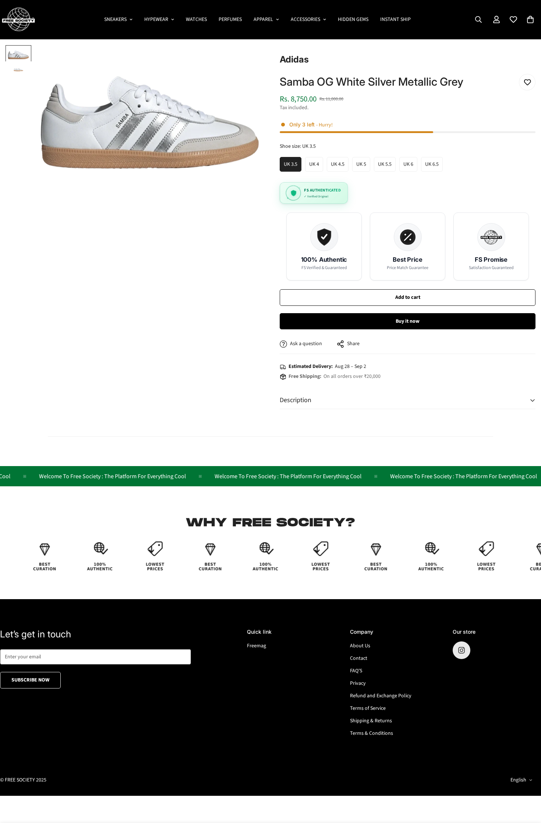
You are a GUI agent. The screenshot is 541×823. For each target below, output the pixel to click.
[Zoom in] (245, 61)
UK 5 (363, 166)
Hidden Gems (353, 19)
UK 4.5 (340, 166)
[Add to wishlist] (527, 82)
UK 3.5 (292, 166)
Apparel (263, 19)
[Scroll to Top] (526, 782)
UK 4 (316, 166)
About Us (360, 646)
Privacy (358, 683)
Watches (196, 19)
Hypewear (156, 19)
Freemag (256, 646)
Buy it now (408, 321)
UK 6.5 (434, 166)
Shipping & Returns (371, 720)
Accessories (305, 19)
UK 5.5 (387, 166)
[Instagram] (461, 650)
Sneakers (115, 19)
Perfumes (230, 19)
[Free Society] (18, 19)
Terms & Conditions (371, 733)
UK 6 (410, 166)
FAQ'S (356, 670)
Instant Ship (395, 19)
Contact (358, 658)
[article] (324, 246)
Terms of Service (368, 708)
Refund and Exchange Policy (380, 695)
